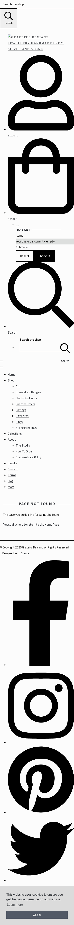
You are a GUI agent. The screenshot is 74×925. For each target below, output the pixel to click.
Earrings (21, 410)
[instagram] (41, 742)
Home (11, 374)
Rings (19, 422)
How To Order (24, 451)
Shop (11, 380)
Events (12, 463)
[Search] (65, 347)
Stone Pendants (26, 427)
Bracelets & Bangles (28, 392)
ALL (18, 386)
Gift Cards (22, 416)
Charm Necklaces (26, 398)
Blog (10, 481)
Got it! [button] (37, 914)
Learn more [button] (15, 904)
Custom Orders (25, 404)
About (12, 439)
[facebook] (41, 665)
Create (25, 553)
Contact (13, 469)
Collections (15, 433)
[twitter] (41, 880)
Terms (12, 475)
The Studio (23, 445)
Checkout (45, 256)
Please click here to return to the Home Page (31, 524)
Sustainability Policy (28, 457)
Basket (24, 256)
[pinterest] (41, 812)
